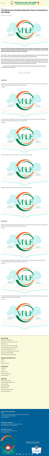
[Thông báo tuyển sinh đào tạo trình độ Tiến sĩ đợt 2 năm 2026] (24, 204)
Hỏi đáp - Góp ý (4, 371)
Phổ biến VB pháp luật (6, 391)
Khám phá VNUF (5, 375)
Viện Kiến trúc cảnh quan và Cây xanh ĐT (10, 351)
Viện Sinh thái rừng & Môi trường (8, 354)
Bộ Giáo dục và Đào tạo (6, 380)
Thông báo (3, 368)
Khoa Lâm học (4, 343)
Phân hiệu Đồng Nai (5, 385)
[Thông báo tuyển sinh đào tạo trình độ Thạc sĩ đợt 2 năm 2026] (24, 171)
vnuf (11, 15)
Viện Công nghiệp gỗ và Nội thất (8, 349)
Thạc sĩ (2, 361)
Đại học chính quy (5, 363)
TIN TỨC (2, 8)
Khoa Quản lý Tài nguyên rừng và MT (9, 345)
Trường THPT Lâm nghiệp (7, 389)
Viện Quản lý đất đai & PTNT (7, 352)
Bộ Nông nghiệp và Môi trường (8, 382)
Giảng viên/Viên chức (6, 373)
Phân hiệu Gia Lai (5, 387)
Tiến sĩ (2, 359)
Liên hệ (2, 370)
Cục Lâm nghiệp (4, 384)
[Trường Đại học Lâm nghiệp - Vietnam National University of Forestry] (24, 3)
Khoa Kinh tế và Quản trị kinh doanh (9, 342)
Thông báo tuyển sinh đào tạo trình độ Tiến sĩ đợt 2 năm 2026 (14, 187)
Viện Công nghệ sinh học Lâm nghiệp (9, 347)
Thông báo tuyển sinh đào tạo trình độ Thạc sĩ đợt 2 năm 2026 (14, 154)
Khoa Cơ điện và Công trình (7, 340)
